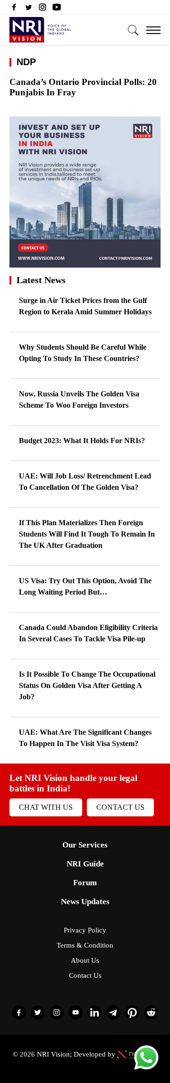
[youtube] (56, 9)
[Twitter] (28, 9)
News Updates (85, 901)
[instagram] (42, 9)
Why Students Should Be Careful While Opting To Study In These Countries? (82, 352)
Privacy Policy (85, 930)
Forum (85, 882)
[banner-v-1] (85, 263)
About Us (85, 960)
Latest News (41, 280)
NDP (26, 62)
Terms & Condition (85, 945)
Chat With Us (46, 807)
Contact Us (120, 807)
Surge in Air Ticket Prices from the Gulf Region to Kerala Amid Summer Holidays (85, 306)
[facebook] (14, 9)
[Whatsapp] (146, 1069)
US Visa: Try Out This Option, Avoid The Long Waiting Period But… (85, 586)
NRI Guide (85, 863)
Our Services (85, 844)
